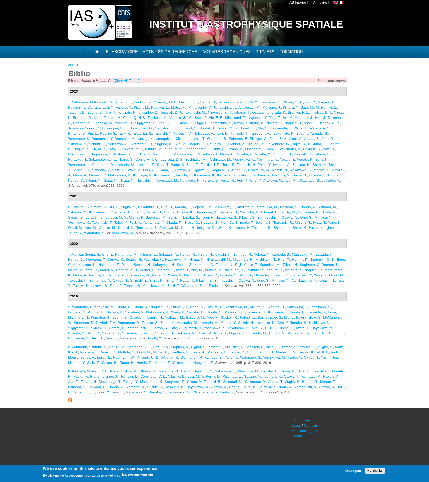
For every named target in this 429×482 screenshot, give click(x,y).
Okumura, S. (217, 139)
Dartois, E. (196, 144)
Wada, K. (178, 165)
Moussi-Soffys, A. (81, 357)
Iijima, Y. (332, 228)
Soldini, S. (263, 222)
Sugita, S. (95, 112)
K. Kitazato (76, 371)
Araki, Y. (327, 139)
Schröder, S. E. (139, 347)
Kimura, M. (153, 149)
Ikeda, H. (300, 175)
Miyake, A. (245, 154)
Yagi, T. (302, 133)
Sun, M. (180, 144)
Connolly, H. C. (147, 159)
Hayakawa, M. (167, 180)
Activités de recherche (170, 52)
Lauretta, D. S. (172, 159)
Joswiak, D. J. (171, 112)
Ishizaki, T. (197, 139)
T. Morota (75, 254)
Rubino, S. (108, 133)
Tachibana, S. (122, 159)
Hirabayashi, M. (218, 259)
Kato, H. (91, 270)
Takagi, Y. (130, 382)
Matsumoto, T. (184, 154)
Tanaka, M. (104, 123)
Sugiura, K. (163, 144)
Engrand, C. (188, 128)
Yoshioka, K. (249, 212)
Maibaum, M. (286, 352)
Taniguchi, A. (260, 133)
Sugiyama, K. (145, 123)
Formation (291, 52)
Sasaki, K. (306, 352)
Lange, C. (237, 352)
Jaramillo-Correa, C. (84, 128)
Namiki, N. (280, 170)
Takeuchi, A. (183, 133)
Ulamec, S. (288, 347)
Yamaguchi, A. (305, 387)
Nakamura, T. (148, 207)
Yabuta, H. (322, 154)
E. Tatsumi (76, 207)
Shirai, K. (320, 165)
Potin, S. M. (278, 139)
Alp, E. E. (216, 118)
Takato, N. (89, 382)
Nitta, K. (144, 154)
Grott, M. (144, 352)
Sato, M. (307, 107)
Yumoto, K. (330, 265)
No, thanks (375, 470)
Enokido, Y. (142, 102)
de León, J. (94, 217)
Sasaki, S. (76, 217)
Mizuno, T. (303, 222)
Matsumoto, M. (102, 102)
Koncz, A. (198, 352)
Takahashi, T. (240, 112)
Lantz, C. (218, 149)
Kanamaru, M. (126, 254)
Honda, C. (76, 180)
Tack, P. (124, 133)
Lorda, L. (104, 357)
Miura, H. (227, 154)
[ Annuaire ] (320, 2)
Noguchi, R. (221, 170)
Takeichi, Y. (163, 133)
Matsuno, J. (271, 107)
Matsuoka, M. (181, 107)
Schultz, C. (97, 144)
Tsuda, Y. (333, 180)
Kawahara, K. (204, 175)
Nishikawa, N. (319, 323)
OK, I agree (353, 471)
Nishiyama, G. (125, 154)
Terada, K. (278, 112)
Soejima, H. (301, 165)
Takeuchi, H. (246, 165)
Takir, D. (222, 133)
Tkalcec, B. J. (321, 112)
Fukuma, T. (317, 144)
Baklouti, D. (312, 149)
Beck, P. (201, 118)
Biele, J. (272, 347)
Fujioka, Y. (124, 107)
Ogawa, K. (201, 170)
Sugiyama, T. (78, 328)
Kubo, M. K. (173, 149)
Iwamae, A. (281, 165)
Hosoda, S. (317, 175)
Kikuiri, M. (141, 107)
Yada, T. (162, 165)
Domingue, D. (309, 212)
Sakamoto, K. (99, 159)
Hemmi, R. (300, 259)
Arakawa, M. (273, 180)
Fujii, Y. (240, 265)
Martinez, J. (303, 118)
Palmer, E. (248, 317)
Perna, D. (213, 376)
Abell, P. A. (108, 323)
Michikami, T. (235, 118)
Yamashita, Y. (102, 139)
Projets (265, 52)
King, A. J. (165, 123)
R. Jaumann (77, 347)
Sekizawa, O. (118, 144)
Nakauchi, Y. (234, 270)
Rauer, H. (127, 363)
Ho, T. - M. (277, 333)
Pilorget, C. (258, 139)
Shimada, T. (244, 222)
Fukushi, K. (184, 123)
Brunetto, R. (82, 118)
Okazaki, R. (303, 154)
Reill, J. (336, 352)
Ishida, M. (288, 212)
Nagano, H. (327, 102)
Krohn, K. (215, 347)
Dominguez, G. (141, 128)
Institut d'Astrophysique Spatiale (246, 24)
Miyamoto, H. (243, 259)
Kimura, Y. (291, 107)
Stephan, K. (180, 347)
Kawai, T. (241, 123)
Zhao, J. (271, 149)
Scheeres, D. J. (86, 323)
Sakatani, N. (77, 144)
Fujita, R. (299, 144)
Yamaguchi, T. (268, 217)
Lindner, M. (254, 149)
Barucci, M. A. (116, 217)
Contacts (311, 425)
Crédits (297, 436)
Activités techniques (226, 52)
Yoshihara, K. (267, 159)
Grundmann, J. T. (260, 352)
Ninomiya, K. (218, 112)
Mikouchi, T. (188, 102)
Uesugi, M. (252, 107)
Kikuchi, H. (223, 254)
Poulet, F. (80, 376)
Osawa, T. (260, 112)
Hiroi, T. (110, 112)
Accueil (73, 65)
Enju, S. (79, 133)
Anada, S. (312, 139)
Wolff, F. (322, 352)
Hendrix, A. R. (329, 123)
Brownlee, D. (148, 112)
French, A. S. (311, 317)
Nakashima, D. (79, 107)
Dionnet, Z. (236, 144)
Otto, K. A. (161, 347)
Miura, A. (80, 175)
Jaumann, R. (316, 333)
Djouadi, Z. (255, 144)
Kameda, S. (226, 175)
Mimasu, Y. (97, 175)
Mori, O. (226, 222)
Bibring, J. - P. (191, 357)
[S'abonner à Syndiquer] (70, 401)
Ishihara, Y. (261, 175)
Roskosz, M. (157, 118)
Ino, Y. (287, 118)
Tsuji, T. (275, 118)
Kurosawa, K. (270, 102)
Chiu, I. (181, 139)
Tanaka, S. (226, 102)
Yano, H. (322, 159)
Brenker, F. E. (298, 112)
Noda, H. (239, 170)
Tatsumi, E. (76, 112)
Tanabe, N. (224, 265)
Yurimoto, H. (282, 154)
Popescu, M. (203, 207)
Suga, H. (202, 123)
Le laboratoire (121, 52)
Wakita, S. (290, 102)
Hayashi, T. (145, 180)
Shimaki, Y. (282, 228)
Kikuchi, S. (184, 175)
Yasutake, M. (125, 139)
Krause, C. (81, 338)
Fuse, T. (334, 312)
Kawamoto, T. (281, 128)
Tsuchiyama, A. (230, 107)
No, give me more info (137, 475)
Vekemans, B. (290, 149)
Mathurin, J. (162, 154)
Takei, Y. (264, 165)
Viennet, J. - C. (181, 118)
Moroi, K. (107, 270)
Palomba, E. (238, 139)
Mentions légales (304, 431)
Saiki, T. (118, 170)
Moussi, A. (295, 333)
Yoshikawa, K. (244, 159)
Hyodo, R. (308, 102)
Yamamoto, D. (103, 165)
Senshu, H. (81, 170)
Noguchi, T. (293, 123)
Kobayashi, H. (164, 265)
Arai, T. (185, 371)
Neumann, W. (124, 357)
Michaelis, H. (217, 352)
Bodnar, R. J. (83, 123)
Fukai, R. (228, 180)
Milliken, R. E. (326, 107)
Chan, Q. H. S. (134, 118)
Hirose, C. (191, 222)
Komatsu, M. (311, 376)
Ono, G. (149, 170)
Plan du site (300, 420)
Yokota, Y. (287, 159)
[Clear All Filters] (126, 81)
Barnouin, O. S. (323, 259)
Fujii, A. (242, 180)
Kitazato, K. (127, 112)
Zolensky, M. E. (165, 102)
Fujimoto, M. (257, 333)
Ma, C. (263, 128)
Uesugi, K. (146, 139)
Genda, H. (208, 102)
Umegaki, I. (165, 139)
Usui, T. (193, 165)
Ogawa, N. (183, 170)
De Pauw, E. (216, 144)
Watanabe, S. (319, 128)
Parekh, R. (108, 352)
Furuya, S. (210, 180)
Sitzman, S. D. (142, 144)
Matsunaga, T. (110, 382)
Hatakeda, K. (190, 180)
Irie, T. (253, 265)
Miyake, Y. (263, 154)
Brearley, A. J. (205, 107)
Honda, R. (336, 175)
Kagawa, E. (160, 107)
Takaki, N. (290, 265)
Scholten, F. (255, 347)
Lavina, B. (235, 149)
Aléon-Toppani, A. (107, 118)
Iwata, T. (244, 175)
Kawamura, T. (132, 149)
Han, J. (320, 118)
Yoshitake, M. (196, 159)
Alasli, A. (295, 139)
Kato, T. (114, 149)
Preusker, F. (234, 347)
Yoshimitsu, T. (332, 357)
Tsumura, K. (255, 270)
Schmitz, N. (98, 347)
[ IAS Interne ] (297, 2)
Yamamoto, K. (79, 139)
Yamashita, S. (221, 123)
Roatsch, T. (89, 352)
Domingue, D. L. (114, 128)
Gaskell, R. (229, 317)
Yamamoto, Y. (79, 165)
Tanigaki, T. (239, 133)
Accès (296, 425)
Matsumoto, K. (119, 175)
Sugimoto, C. (96, 207)
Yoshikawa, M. (220, 159)
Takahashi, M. (195, 112)
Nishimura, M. (259, 170)
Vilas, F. (310, 123)
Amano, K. (123, 102)
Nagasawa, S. (101, 154)
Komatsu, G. (204, 265)
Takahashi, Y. (103, 107)
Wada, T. (300, 128)
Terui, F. (228, 165)
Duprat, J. (207, 128)
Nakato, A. (274, 123)
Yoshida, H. (124, 123)
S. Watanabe (78, 307)
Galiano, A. (252, 376)
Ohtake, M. (107, 228)
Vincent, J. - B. (148, 357)
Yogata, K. (305, 159)
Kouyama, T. (164, 175)
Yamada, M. (125, 165)
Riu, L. (93, 133)
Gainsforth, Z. (166, 128)
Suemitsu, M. (156, 217)
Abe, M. (291, 180)
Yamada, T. (145, 165)
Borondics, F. (78, 154)
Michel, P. (136, 217)
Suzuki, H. (154, 212)
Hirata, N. (110, 180)
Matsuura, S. (169, 371)
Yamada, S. (319, 133)
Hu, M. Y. (99, 149)
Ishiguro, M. (281, 175)
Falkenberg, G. (278, 144)
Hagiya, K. (81, 149)
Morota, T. (321, 170)
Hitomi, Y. (93, 180)
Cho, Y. (255, 180)
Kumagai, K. (142, 175)
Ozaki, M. (133, 170)
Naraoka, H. (77, 159)
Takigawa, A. (204, 133)
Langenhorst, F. (197, 149)
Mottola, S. (126, 352)
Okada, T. (165, 170)
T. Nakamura (78, 102)
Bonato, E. (248, 128)
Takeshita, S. (142, 133)
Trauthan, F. (179, 352)
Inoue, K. (257, 123)
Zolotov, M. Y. (247, 102)
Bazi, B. (329, 149)
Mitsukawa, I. (208, 154)
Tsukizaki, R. (210, 165)
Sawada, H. (101, 170)
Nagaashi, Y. (257, 118)
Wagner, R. (170, 357)
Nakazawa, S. (301, 170)
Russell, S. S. (227, 128)
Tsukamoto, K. (283, 133)
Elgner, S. (198, 347)
